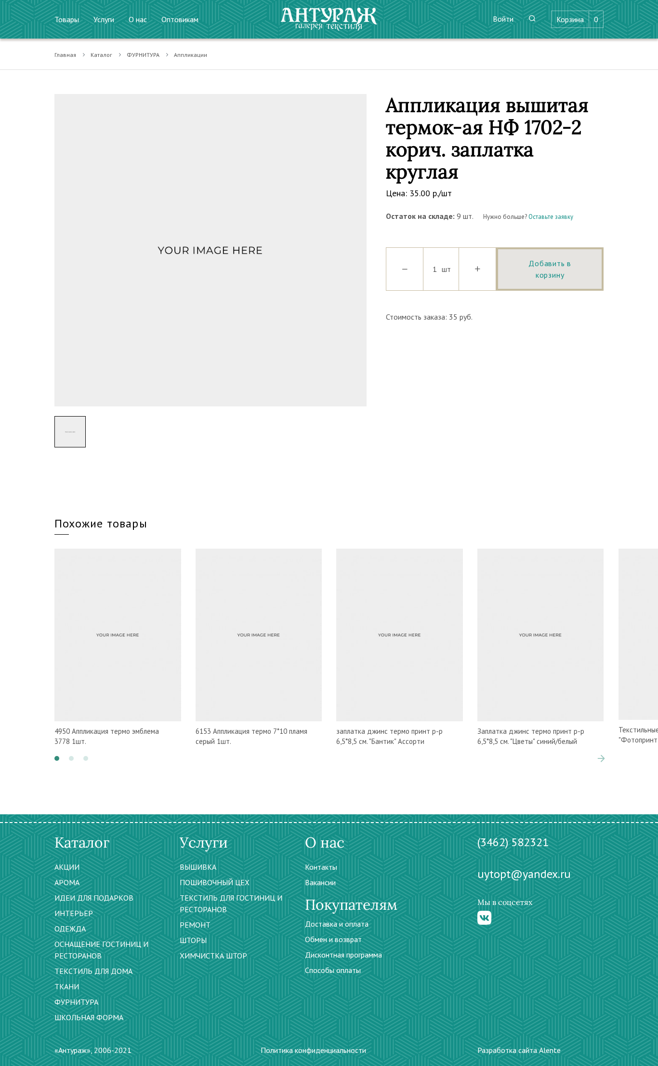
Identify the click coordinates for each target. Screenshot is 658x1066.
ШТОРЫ (193, 940)
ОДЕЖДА (70, 928)
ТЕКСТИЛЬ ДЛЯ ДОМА (93, 971)
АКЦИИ (66, 867)
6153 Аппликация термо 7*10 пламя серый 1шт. (251, 736)
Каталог (101, 54)
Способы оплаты (333, 970)
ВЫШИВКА (198, 867)
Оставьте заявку (550, 217)
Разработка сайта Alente (519, 1050)
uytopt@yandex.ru (524, 873)
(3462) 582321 (513, 842)
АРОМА (66, 882)
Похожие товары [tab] (100, 523)
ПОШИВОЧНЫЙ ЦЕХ (215, 882)
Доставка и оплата (336, 924)
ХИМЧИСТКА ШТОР (213, 955)
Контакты (321, 867)
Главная (65, 54)
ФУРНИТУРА (143, 54)
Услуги (103, 19)
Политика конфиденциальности (313, 1050)
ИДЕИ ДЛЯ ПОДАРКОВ (93, 898)
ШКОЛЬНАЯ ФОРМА (88, 1017)
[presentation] (586, 758)
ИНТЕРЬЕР (73, 913)
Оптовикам (179, 19)
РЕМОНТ (195, 925)
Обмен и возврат (333, 939)
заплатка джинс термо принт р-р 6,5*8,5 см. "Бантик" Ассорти (389, 736)
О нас (138, 19)
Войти (503, 19)
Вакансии (320, 882)
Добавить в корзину (549, 269)
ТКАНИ (66, 986)
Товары (66, 19)
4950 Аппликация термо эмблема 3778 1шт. (106, 736)
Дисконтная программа (343, 954)
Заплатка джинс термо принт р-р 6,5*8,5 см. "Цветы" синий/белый (530, 736)
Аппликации (190, 54)
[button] (57, 758)
